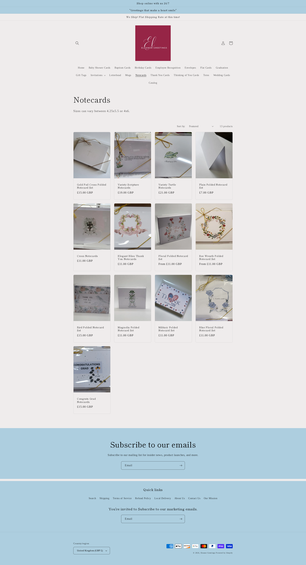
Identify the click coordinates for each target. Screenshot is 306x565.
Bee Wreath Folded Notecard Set (211, 257)
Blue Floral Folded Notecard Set (211, 329)
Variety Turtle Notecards (167, 186)
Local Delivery (162, 498)
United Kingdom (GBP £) (90, 550)
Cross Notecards (87, 256)
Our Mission (210, 498)
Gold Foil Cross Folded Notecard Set (91, 186)
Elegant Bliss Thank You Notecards (131, 257)
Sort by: (181, 126)
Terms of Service (122, 498)
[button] (77, 43)
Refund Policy (143, 498)
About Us (179, 498)
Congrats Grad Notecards (86, 400)
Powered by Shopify (224, 553)
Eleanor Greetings (208, 553)
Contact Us (194, 498)
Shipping (104, 498)
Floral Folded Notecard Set (173, 257)
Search (92, 498)
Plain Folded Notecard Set (213, 186)
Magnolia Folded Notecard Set (128, 329)
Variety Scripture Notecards (128, 186)
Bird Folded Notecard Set (90, 329)
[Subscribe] (181, 465)
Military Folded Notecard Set (168, 329)
